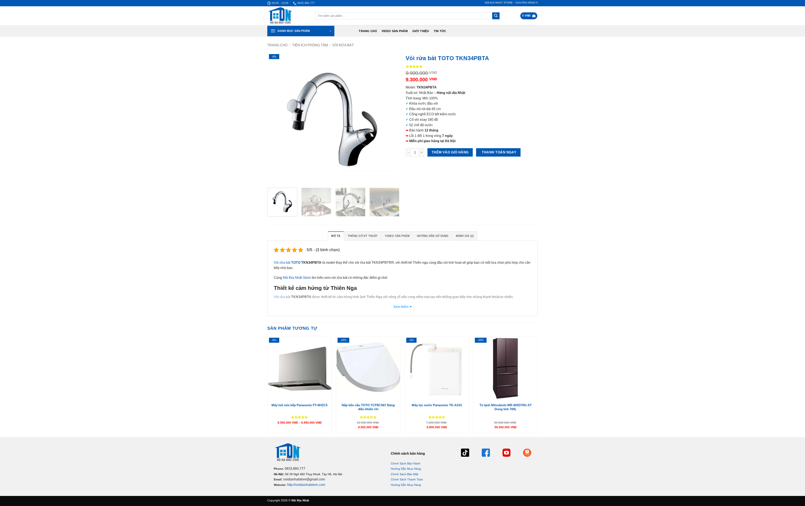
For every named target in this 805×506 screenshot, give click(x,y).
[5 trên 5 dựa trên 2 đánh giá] (472, 66)
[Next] (391, 118)
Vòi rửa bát (343, 45)
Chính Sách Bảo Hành (405, 463)
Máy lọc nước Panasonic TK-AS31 (437, 405)
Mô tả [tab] (335, 235)
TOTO (295, 262)
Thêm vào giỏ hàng (450, 152)
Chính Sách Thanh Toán (407, 479)
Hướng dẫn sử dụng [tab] (432, 235)
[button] (529, 15)
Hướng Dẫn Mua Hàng (406, 468)
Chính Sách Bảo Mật (404, 474)
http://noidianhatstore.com (306, 485)
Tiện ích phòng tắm (310, 45)
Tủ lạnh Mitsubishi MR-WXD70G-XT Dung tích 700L (505, 407)
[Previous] (275, 118)
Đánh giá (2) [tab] (465, 235)
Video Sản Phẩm (395, 31)
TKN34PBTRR (382, 262)
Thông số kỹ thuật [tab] (363, 235)
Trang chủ (368, 31)
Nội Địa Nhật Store (297, 277)
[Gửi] (495, 15)
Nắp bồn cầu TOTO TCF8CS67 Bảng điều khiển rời (368, 407)
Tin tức (440, 31)
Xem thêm (400, 307)
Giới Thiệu (420, 31)
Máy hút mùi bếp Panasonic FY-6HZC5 (299, 405)
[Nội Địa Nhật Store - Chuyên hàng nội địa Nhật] (288, 15)
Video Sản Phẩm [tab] (397, 235)
